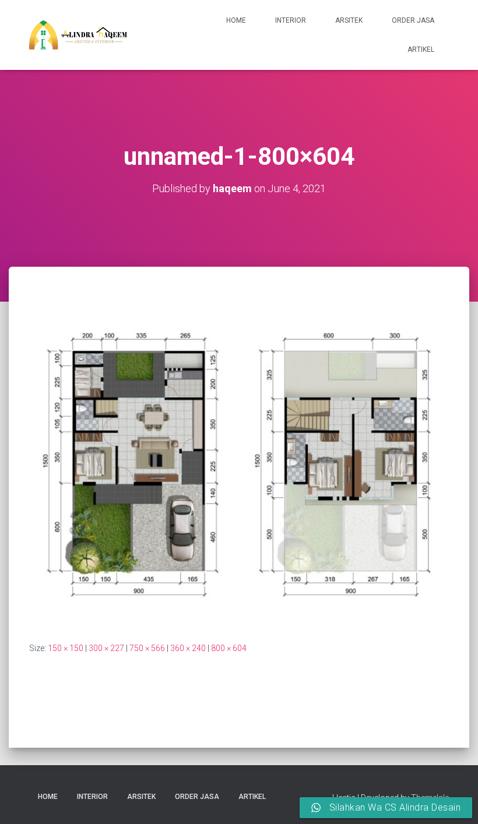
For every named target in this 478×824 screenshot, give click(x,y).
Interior (290, 20)
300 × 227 (106, 648)
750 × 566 (147, 648)
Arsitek (349, 20)
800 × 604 (229, 648)
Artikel (420, 49)
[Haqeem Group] (78, 34)
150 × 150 (65, 648)
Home (236, 20)
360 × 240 (188, 648)
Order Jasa (413, 20)
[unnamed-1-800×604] (239, 464)
